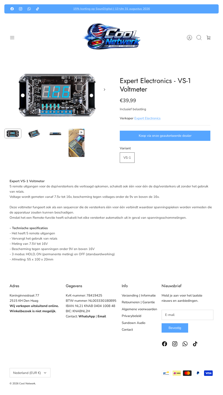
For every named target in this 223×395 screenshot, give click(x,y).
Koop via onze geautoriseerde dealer (165, 135)
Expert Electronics (147, 118)
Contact (127, 329)
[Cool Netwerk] (111, 37)
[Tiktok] (37, 9)
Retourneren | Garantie (138, 302)
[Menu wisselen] (14, 37)
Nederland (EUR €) (27, 373)
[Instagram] (20, 9)
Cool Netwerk (27, 383)
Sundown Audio (133, 323)
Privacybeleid (131, 316)
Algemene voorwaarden (139, 309)
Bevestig (175, 328)
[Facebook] (12, 9)
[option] (58, 94)
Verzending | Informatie (139, 295)
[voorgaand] (64, 9)
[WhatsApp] (29, 9)
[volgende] (159, 9)
